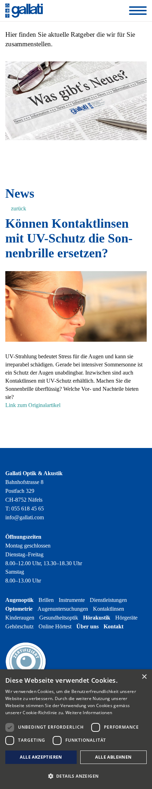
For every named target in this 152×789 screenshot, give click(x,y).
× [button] (144, 677)
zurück (18, 208)
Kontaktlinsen (108, 609)
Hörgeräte (126, 618)
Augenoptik (19, 600)
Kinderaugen (19, 618)
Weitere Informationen (88, 713)
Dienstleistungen (108, 600)
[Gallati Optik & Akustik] (24, 10)
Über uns (87, 626)
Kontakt (113, 626)
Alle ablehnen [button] (113, 757)
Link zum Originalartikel (32, 405)
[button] (76, 776)
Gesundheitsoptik (58, 618)
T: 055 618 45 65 (24, 509)
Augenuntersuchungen (62, 609)
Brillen (46, 600)
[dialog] (76, 729)
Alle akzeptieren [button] (41, 757)
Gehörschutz (19, 626)
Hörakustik (96, 618)
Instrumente (72, 600)
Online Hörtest (55, 626)
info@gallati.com (24, 517)
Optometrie (19, 609)
